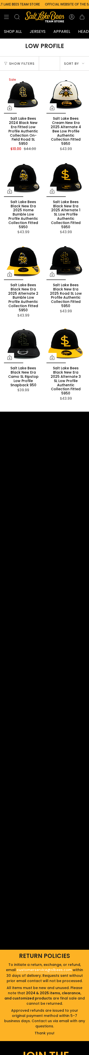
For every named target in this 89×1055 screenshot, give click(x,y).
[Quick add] (9, 107)
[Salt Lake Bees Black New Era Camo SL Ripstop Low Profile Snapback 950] (23, 343)
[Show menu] (6, 17)
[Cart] (82, 17)
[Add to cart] (9, 357)
